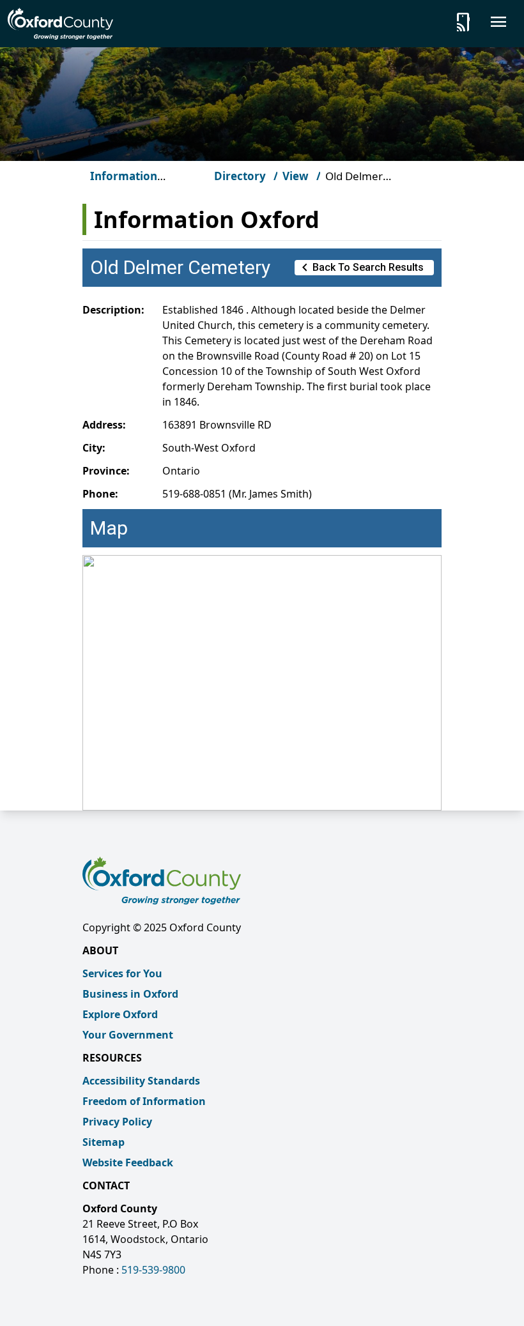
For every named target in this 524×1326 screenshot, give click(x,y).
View (295, 176)
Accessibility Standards (141, 1081)
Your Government (127, 1035)
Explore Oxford (120, 1014)
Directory (240, 176)
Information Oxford (123, 184)
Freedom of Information (144, 1101)
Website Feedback (127, 1162)
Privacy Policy (117, 1122)
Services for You (122, 973)
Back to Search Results (360, 267)
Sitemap (103, 1142)
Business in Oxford (130, 994)
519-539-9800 (153, 1270)
